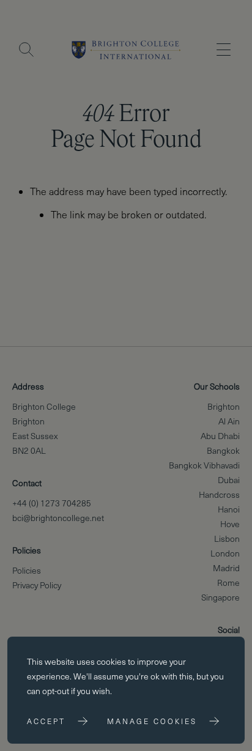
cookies (111, 661)
